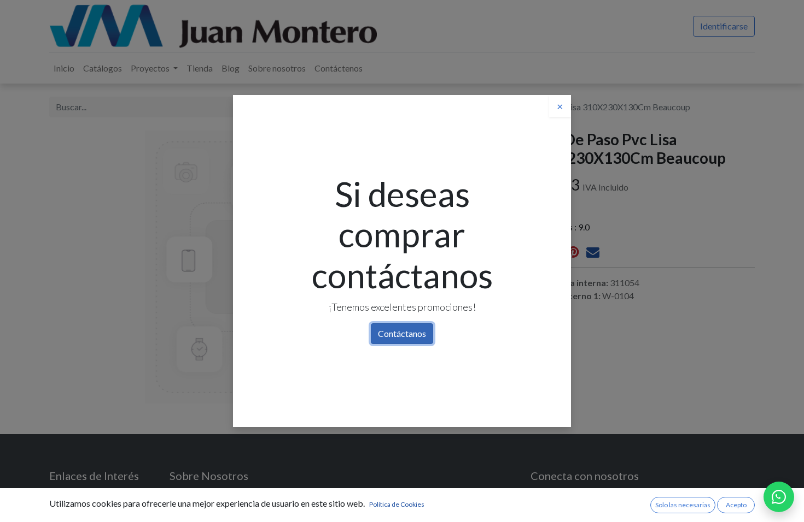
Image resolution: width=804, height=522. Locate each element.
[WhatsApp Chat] (779, 497)
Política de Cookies (396, 504)
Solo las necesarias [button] (682, 505)
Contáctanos (402, 333)
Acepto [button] (736, 505)
